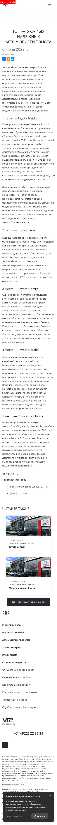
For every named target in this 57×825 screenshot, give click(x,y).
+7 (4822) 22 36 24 (17, 493)
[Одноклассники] (8, 59)
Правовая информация (13, 784)
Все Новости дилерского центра (29, 601)
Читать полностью (14, 816)
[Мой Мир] (12, 59)
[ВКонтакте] (4, 59)
